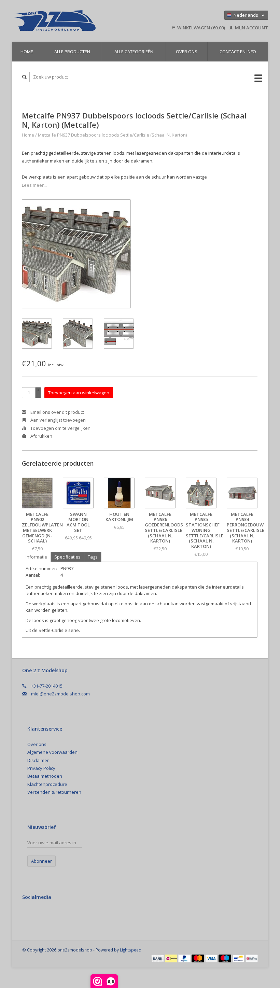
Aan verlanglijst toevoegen (57, 420)
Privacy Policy (41, 768)
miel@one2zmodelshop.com (60, 694)
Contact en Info (238, 51)
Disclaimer (38, 760)
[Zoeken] (24, 77)
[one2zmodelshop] (71, 21)
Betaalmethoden (44, 776)
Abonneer (41, 861)
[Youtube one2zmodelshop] (56, 915)
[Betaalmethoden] (158, 958)
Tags (93, 557)
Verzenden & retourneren (54, 792)
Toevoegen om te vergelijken (59, 428)
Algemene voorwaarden (52, 752)
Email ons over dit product (56, 412)
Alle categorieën (133, 51)
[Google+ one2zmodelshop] (42, 915)
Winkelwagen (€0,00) (201, 28)
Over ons (186, 51)
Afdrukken (40, 436)
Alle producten (72, 51)
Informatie (36, 557)
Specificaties (67, 557)
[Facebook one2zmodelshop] (28, 915)
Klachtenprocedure (47, 784)
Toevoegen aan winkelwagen (78, 393)
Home (26, 51)
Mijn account (251, 28)
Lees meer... (34, 185)
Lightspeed (130, 949)
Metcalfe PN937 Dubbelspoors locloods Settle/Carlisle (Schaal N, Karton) (112, 135)
